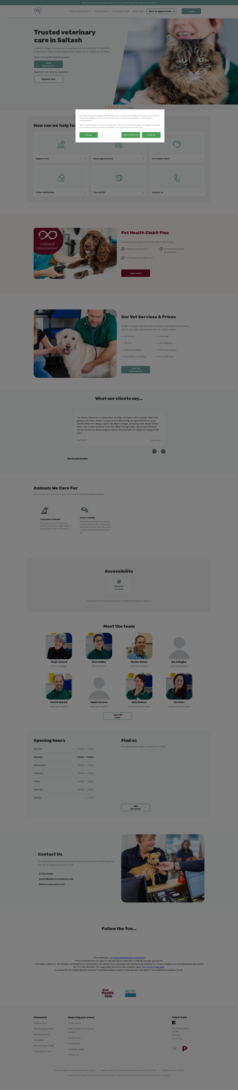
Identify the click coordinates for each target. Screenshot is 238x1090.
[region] (120, 126)
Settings (88, 135)
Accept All (151, 135)
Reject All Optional (130, 135)
